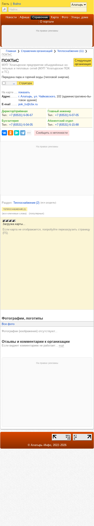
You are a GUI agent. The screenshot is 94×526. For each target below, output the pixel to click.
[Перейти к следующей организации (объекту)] (82, 62)
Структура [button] (25, 83)
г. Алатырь (25, 96)
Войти (17, 3)
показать (24, 92)
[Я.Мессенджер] (16, 132)
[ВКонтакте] (4, 132)
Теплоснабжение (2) (26, 202)
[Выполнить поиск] (4, 9)
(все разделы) (48, 202)
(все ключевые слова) (14, 213)
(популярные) (36, 213)
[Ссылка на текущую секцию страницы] (21, 60)
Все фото (8, 324)
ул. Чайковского (44, 96)
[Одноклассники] (10, 132)
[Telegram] (22, 132)
